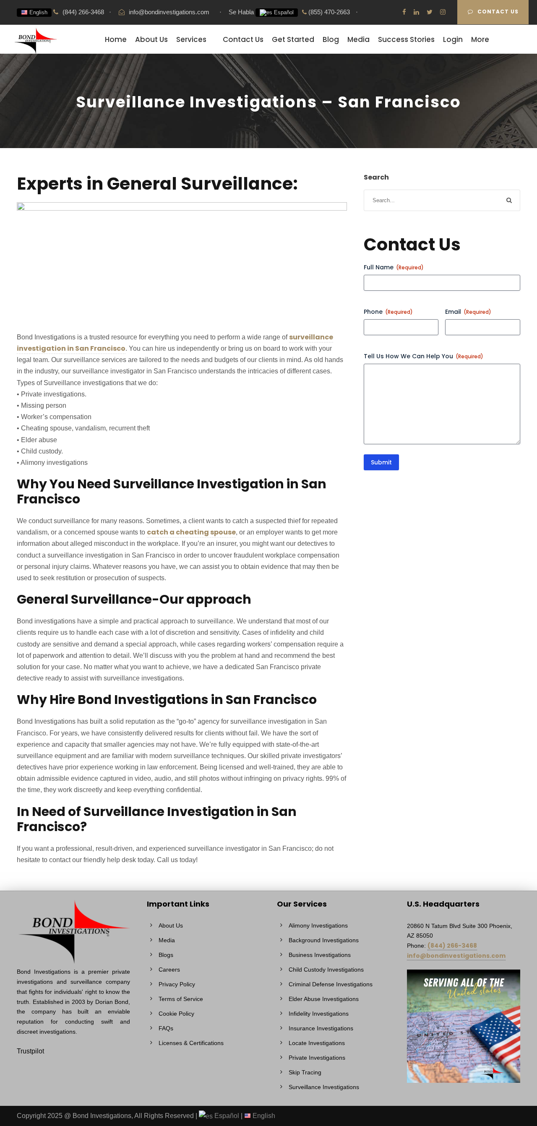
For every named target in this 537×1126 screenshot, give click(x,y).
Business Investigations (320, 954)
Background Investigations (324, 940)
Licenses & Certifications (191, 1043)
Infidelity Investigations (319, 1013)
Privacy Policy (177, 984)
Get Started (293, 39)
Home (116, 39)
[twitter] (430, 12)
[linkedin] (416, 12)
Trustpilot (30, 1051)
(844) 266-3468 (452, 945)
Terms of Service (181, 999)
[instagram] (443, 12)
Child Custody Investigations (326, 969)
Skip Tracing (305, 1072)
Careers (169, 969)
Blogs (166, 954)
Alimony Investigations (318, 925)
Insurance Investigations (321, 1028)
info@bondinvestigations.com (169, 12)
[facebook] (404, 12)
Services (191, 39)
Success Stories (406, 39)
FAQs (166, 1028)
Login (453, 39)
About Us (151, 39)
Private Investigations (317, 1057)
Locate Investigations (317, 1043)
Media (358, 39)
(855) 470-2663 (328, 12)
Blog (331, 39)
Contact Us (498, 11)
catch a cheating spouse (191, 532)
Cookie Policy (176, 1013)
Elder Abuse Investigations (324, 999)
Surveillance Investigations (324, 1087)
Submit (381, 462)
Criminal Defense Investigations (331, 984)
